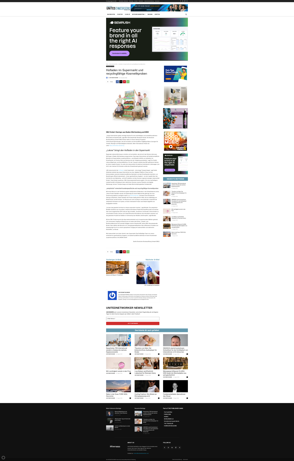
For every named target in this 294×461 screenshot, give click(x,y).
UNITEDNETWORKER (113, 77)
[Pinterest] (124, 81)
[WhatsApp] (127, 81)
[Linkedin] (172, 447)
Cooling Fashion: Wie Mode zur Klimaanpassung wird (146, 395)
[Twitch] (185, 1)
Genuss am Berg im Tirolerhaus (114, 275)
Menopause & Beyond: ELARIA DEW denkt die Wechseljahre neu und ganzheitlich (179, 226)
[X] (187, 1)
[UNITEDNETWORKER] (107, 77)
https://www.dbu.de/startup (116, 145)
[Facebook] (181, 1)
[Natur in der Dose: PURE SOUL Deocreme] (167, 234)
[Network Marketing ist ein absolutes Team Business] (110, 413)
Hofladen (121, 170)
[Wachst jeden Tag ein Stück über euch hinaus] (110, 420)
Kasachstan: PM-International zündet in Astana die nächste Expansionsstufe (179, 185)
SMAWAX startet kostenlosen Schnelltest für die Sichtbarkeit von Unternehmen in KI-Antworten (175, 350)
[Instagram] (183, 1)
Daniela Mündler (134, 195)
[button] (186, 14)
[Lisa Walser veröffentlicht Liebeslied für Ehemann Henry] (167, 218)
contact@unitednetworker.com (141, 453)
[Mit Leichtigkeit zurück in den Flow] (167, 211)
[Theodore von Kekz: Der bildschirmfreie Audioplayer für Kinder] (167, 193)
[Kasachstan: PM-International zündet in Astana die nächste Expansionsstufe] (167, 185)
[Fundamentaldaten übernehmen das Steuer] (175, 386)
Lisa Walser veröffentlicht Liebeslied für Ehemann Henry (145, 372)
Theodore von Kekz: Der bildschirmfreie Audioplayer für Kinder (179, 193)
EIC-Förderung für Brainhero (152, 285)
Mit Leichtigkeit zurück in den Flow (118, 371)
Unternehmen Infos (113, 64)
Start (107, 64)
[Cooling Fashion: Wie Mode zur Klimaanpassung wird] (147, 386)
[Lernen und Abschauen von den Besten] (110, 428)
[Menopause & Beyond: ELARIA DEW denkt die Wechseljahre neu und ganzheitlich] (167, 226)
